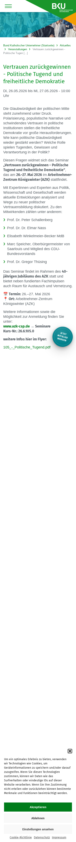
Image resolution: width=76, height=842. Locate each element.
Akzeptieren (38, 807)
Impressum (59, 837)
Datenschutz (42, 837)
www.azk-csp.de (16, 326)
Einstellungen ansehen (38, 829)
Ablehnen (38, 818)
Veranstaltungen (17, 49)
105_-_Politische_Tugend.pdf (26, 347)
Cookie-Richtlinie (21, 837)
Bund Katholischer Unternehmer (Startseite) (28, 45)
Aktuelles (65, 45)
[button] (70, 751)
